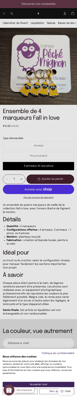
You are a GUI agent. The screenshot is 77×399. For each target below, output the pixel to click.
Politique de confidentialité (58, 353)
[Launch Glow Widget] (9, 390)
